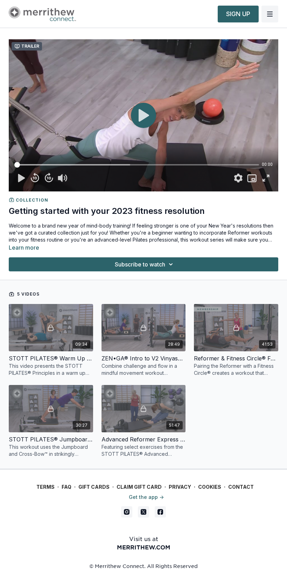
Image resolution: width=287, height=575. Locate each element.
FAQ (66, 487)
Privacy (180, 487)
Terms (45, 487)
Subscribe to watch (140, 264)
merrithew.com (143, 546)
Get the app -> (146, 497)
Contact (241, 487)
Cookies (209, 487)
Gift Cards (94, 487)
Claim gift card (139, 487)
